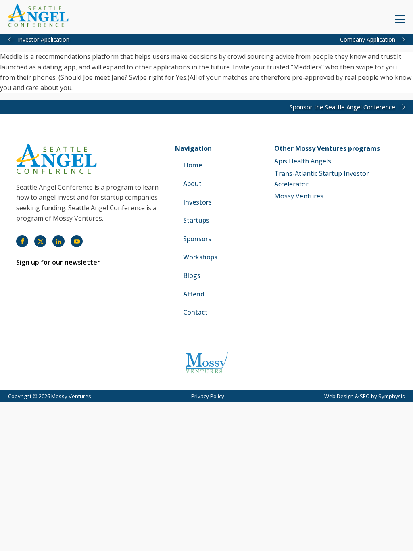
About (192, 183)
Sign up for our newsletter (58, 262)
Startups (196, 220)
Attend (193, 294)
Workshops (200, 257)
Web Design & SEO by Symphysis (364, 396)
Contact (195, 312)
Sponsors (197, 238)
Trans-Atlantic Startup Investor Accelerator (321, 178)
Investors (197, 202)
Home (192, 165)
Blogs (191, 275)
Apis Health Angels (302, 161)
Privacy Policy (207, 396)
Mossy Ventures (298, 196)
